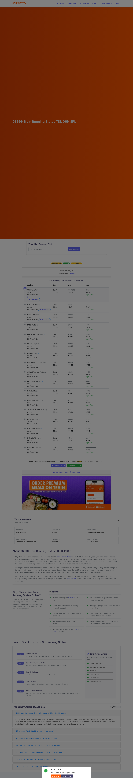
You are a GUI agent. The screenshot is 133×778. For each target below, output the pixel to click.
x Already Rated (67, 776)
